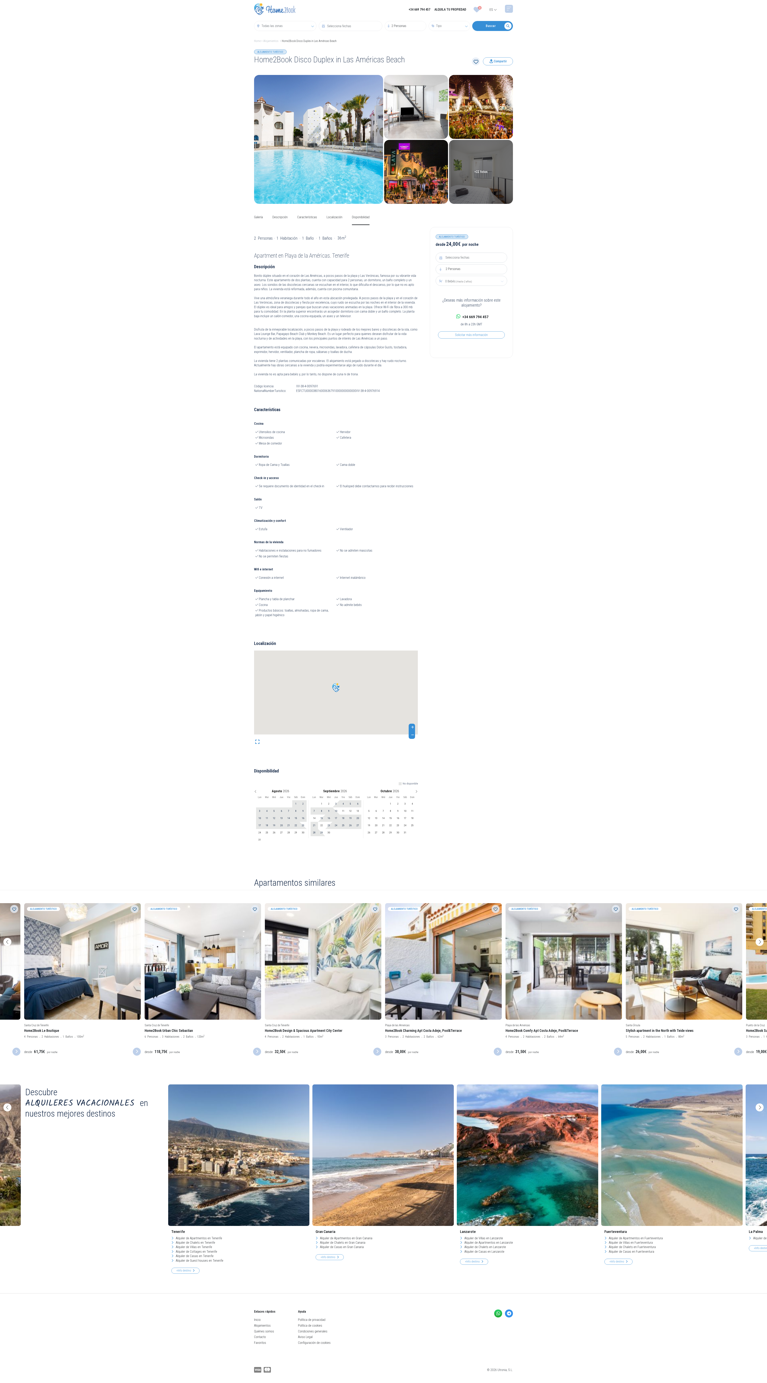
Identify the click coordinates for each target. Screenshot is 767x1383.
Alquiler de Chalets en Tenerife (195, 1243)
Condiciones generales (312, 1331)
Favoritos (260, 1343)
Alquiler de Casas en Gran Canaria (341, 1247)
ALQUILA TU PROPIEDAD (450, 9)
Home (257, 41)
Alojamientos (270, 41)
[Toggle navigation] (509, 9)
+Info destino (183, 1270)
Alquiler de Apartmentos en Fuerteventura (635, 1238)
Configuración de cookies (314, 1343)
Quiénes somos (264, 1331)
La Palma (756, 1231)
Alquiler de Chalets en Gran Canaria (342, 1243)
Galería (258, 217)
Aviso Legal (305, 1337)
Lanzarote (468, 1231)
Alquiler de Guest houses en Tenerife (199, 1260)
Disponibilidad (361, 217)
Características (307, 217)
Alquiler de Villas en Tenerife (193, 1247)
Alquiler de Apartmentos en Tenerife (198, 1238)
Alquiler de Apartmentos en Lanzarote (488, 1243)
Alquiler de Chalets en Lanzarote (485, 1247)
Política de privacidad (311, 1320)
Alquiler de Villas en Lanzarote (483, 1238)
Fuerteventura (615, 1231)
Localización (334, 217)
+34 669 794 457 (419, 9)
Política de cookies (310, 1325)
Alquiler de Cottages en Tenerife (196, 1251)
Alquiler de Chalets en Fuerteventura (632, 1247)
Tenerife (178, 1231)
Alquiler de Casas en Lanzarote (484, 1251)
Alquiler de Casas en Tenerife (194, 1256)
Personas (453, 269)
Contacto (260, 1337)
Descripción (280, 217)
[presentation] (7, 942)
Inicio (257, 1320)
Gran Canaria (325, 1231)
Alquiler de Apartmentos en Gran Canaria (345, 1238)
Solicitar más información (471, 335)
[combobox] (285, 26)
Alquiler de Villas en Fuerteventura (630, 1243)
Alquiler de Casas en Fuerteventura (631, 1251)
